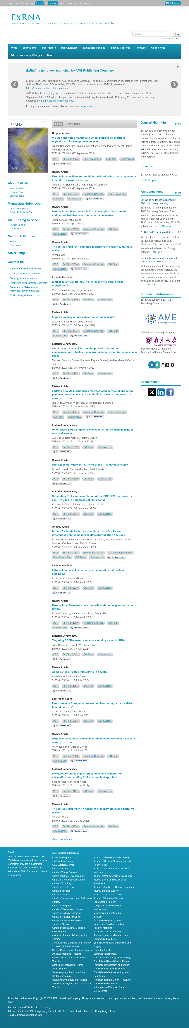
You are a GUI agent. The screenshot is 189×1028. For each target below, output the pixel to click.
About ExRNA (16, 188)
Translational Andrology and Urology (112, 965)
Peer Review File (92, 159)
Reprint (13, 241)
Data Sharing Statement (121, 553)
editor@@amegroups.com (28, 1015)
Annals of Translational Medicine (68, 928)
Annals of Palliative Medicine (66, 913)
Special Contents (120, 47)
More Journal (100, 991)
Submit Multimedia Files (22, 212)
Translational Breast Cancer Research (113, 961)
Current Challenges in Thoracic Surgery (72, 950)
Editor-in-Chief (17, 192)
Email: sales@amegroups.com (25, 295)
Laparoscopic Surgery (105, 902)
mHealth (98, 917)
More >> (166, 226)
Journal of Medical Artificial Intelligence (113, 876)
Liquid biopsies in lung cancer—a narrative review (83, 316)
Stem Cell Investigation (105, 954)
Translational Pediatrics (105, 983)
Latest (58, 123)
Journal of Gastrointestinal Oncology (112, 857)
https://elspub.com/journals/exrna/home (47, 88)
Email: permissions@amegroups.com (28, 283)
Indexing (147, 166)
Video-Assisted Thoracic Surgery (110, 987)
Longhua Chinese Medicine (107, 905)
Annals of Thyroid (61, 924)
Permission (15, 245)
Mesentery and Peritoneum (107, 913)
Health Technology (61, 976)
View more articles (62, 839)
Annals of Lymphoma (62, 905)
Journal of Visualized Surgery (108, 898)
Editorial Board (17, 196)
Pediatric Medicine (103, 928)
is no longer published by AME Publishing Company (70, 70)
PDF (55, 159)
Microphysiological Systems (107, 920)
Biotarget (56, 939)
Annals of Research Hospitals (67, 920)
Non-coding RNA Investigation (109, 924)
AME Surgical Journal (63, 865)
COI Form (111, 159)
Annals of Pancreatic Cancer (66, 917)
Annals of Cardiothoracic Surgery (68, 879)
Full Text (70, 159)
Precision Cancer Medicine (107, 931)
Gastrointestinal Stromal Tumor (67, 965)
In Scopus (150, 180)
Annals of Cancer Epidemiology (68, 876)
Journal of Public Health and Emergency (114, 887)
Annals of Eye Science (63, 887)
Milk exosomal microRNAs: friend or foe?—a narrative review (90, 464)
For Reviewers (69, 47)
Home (14, 47)
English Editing (17, 225)
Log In (39, 3)
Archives (141, 47)
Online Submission (19, 208)
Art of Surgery (59, 931)
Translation (15, 228)
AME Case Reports (61, 857)
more (178, 123)
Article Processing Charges (26, 55)
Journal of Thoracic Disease (108, 894)
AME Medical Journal (62, 861)
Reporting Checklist (93, 194)
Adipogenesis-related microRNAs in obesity (79, 671)
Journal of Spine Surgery (106, 891)
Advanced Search (172, 38)
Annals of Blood (60, 868)
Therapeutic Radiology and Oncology (112, 957)
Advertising (16, 253)
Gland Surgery (59, 968)
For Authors (49, 47)
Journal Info (30, 47)
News (50, 55)
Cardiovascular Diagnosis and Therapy (71, 942)
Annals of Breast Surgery (64, 872)
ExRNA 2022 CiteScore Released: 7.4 (161, 232)
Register (53, 3)
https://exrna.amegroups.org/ (57, 100)
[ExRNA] (72, 18)
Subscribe (174, 3)
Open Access (127, 159)
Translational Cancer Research (109, 968)
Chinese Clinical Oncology (65, 946)
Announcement (152, 191)
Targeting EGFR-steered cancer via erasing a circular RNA (88, 640)
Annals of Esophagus (62, 883)
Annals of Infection (61, 891)
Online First (158, 47)
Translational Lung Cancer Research (112, 980)
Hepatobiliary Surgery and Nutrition (69, 980)
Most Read (74, 123)
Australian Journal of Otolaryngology (70, 935)
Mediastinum (100, 909)
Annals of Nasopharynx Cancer (67, 909)
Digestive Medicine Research (67, 954)
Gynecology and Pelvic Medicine (68, 972)
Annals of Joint (59, 894)
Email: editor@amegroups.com (25, 273)
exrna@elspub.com (86, 106)
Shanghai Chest (102, 950)
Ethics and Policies (94, 47)
